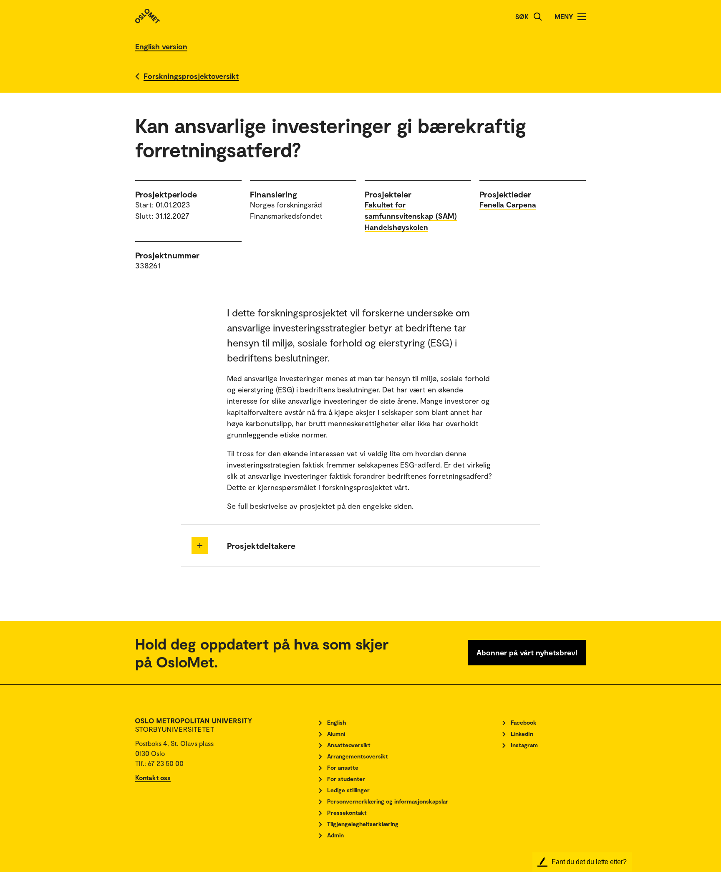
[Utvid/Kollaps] (200, 545)
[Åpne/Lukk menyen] (581, 16)
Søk (522, 16)
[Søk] (538, 17)
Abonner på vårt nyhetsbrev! (526, 652)
